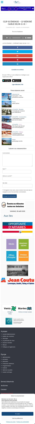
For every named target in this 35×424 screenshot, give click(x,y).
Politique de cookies (11, 422)
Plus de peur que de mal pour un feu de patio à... (18, 126)
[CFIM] (17, 2)
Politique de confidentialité (22, 422)
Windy (10, 313)
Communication (22, 117)
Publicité (5, 368)
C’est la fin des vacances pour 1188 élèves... (18, 111)
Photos (14, 102)
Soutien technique (7, 372)
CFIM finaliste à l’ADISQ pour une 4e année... (18, 119)
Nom (4, 169)
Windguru (9, 312)
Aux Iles (8, 215)
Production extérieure (8, 363)
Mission (5, 345)
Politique (21, 132)
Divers (20, 124)
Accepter (17, 413)
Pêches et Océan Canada (25, 312)
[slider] (29, 37)
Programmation (7, 365)
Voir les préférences (17, 418)
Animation (5, 359)
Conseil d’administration (9, 334)
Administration (6, 357)
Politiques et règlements (9, 347)
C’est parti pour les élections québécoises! (18, 134)
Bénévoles (5, 361)
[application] (18, 37)
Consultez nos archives (17, 69)
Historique (5, 338)
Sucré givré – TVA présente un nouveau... (18, 96)
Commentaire (6, 153)
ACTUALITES (15, 109)
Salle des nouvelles (7, 370)
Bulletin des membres (8, 336)
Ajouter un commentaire (22, 27)
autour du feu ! (15, 103)
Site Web (5, 183)
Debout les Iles (15, 94)
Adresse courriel (7, 176)
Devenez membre (7, 342)
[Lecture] (7, 38)
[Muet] (26, 38)
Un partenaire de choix (8, 340)
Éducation (21, 109)
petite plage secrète (17, 141)
